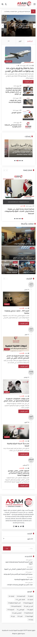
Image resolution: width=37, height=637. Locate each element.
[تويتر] (21, 526)
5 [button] (16, 160)
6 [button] (14, 160)
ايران (13, 616)
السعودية (10, 609)
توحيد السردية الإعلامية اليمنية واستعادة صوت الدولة (10, 272)
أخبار (20, 41)
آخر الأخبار (30, 41)
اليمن (19, 616)
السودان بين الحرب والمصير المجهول (28, 270)
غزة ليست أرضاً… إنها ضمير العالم (24, 257)
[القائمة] (35, 5)
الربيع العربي (20, 609)
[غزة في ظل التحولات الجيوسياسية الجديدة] (28, 102)
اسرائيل (30, 596)
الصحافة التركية (28, 613)
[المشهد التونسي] (28, 114)
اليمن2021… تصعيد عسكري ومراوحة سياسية (17, 311)
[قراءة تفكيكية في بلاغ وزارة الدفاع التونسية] (28, 125)
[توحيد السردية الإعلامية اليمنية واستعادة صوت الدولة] (10, 267)
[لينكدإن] (18, 526)
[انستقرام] (14, 526)
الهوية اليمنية (29, 616)
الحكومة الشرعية (16, 606)
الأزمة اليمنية (21, 596)
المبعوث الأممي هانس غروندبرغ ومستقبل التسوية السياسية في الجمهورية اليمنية (18, 473)
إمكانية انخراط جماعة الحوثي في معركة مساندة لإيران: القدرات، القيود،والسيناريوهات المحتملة (19, 211)
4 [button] (17, 160)
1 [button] (22, 160)
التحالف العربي (20, 599)
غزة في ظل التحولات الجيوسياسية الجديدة (15, 101)
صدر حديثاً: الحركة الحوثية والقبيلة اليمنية (18, 444)
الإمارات (11, 596)
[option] (18, 26)
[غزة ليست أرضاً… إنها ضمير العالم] (18, 253)
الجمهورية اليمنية (28, 603)
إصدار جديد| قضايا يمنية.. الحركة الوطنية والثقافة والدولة (20, 153)
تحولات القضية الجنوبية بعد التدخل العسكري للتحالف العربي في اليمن (18, 356)
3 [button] (19, 160)
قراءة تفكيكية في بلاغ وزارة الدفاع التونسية (13, 126)
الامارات (30, 599)
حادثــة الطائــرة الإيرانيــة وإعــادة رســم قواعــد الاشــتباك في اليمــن (19, 69)
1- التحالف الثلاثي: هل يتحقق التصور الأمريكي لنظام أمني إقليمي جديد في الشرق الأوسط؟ (18, 25)
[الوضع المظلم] (6, 5)
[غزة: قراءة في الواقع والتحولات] (18, 236)
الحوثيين (30, 609)
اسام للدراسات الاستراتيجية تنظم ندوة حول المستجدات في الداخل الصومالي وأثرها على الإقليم (13, 91)
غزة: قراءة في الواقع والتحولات (24, 243)
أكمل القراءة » (28, 82)
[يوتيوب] (16, 526)
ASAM (30, 65)
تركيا (31, 619)
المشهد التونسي (16, 112)
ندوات (32, 248)
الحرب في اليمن (28, 606)
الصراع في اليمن (16, 613)
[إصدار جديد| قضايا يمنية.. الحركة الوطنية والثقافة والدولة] (19, 148)
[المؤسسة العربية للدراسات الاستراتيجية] (24, 4)
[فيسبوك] (23, 526)
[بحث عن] (2, 5)
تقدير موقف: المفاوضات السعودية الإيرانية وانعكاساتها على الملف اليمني (16, 399)
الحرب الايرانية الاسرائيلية (14, 603)
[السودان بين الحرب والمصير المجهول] (27, 267)
